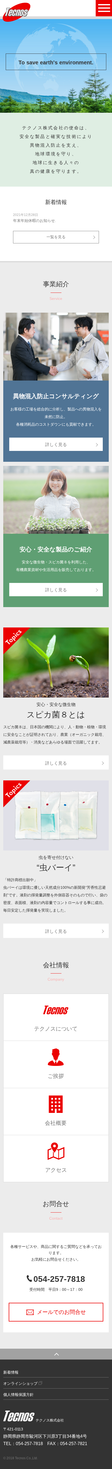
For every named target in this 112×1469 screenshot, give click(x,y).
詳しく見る (56, 444)
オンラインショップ (21, 1383)
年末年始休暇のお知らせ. (34, 220)
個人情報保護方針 (18, 1394)
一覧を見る (56, 237)
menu (104, 8)
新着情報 (10, 1372)
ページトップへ (56, 1354)
